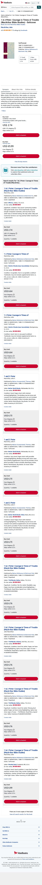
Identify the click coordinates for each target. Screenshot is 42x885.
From (23, 59)
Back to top (21, 821)
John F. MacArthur (32, 170)
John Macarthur (19, 170)
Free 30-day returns (21, 161)
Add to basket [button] (21, 135)
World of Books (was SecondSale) (18, 266)
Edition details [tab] (30, 89)
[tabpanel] (20, 102)
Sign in (33, 3)
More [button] (4, 111)
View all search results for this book (21, 814)
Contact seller (7, 221)
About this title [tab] (17, 89)
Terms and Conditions (28, 859)
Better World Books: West (16, 515)
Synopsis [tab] (5, 89)
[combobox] (23, 7)
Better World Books (14, 388)
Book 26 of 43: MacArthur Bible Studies (13, 24)
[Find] (39, 7)
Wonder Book (12, 764)
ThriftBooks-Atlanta (14, 641)
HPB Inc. (10, 202)
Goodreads (24, 30)
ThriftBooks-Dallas (14, 580)
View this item (6, 122)
